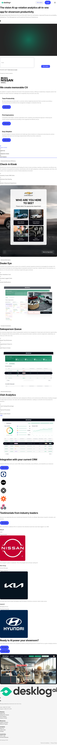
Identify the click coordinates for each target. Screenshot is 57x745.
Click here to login (12, 69)
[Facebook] (28, 698)
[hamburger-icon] (55, 2)
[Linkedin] (28, 701)
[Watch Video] (0, 21)
